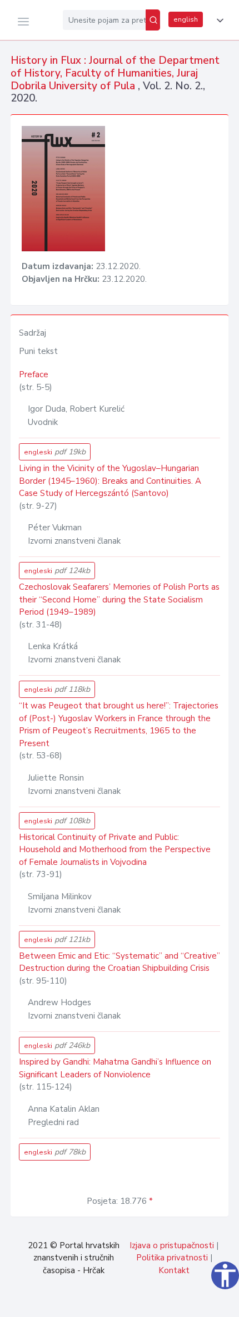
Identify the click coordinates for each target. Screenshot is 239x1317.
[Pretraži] (153, 20)
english (185, 19)
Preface (33, 374)
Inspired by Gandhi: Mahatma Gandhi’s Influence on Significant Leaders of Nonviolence (115, 1068)
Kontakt (174, 1270)
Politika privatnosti (172, 1257)
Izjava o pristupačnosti (172, 1245)
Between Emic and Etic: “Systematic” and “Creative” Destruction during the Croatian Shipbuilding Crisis (119, 962)
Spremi (155, 1303)
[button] (217, 20)
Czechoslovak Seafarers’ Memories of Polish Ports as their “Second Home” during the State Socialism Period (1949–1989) (119, 599)
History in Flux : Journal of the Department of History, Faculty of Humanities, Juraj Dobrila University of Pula (115, 73)
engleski (55, 452)
